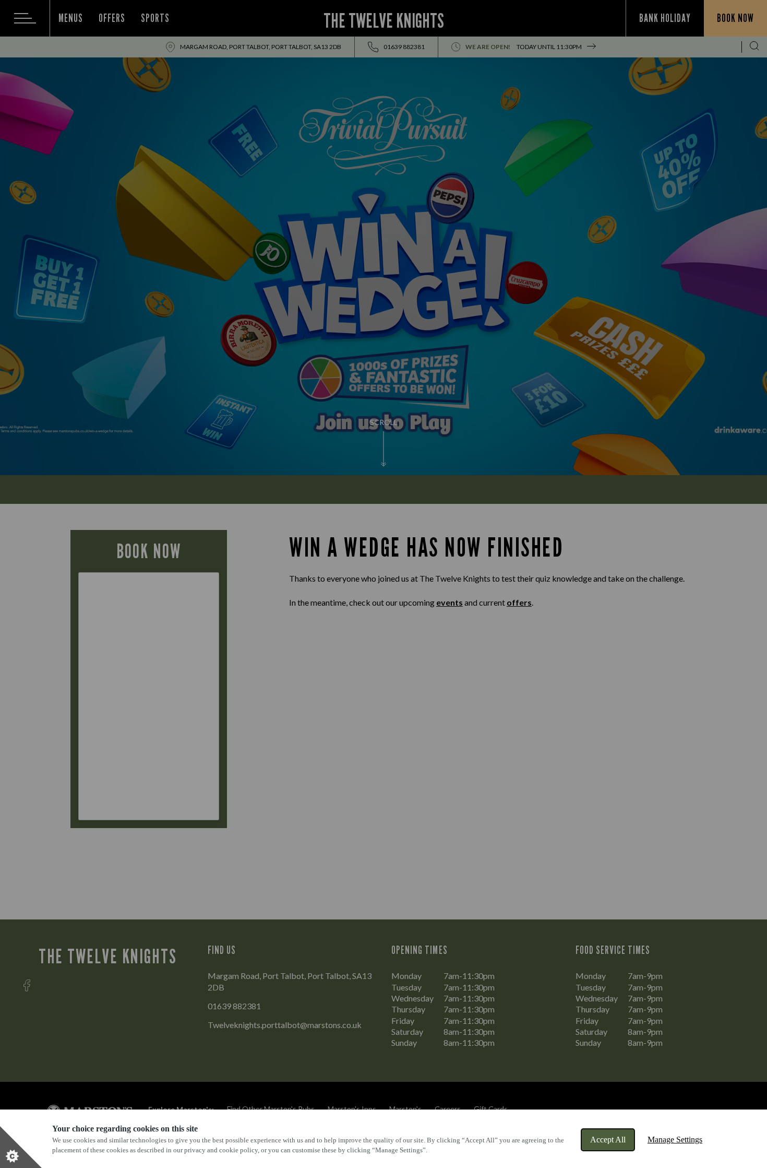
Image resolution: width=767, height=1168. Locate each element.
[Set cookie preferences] (21, 1147)
